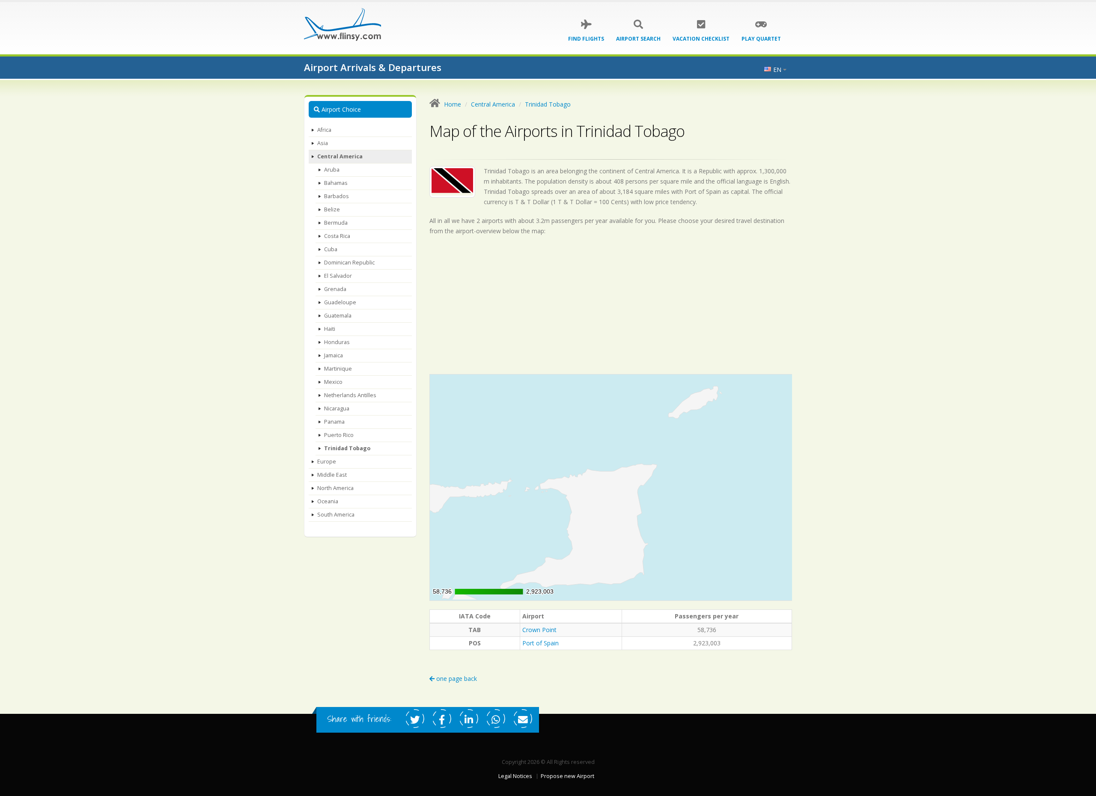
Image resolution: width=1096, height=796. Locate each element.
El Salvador (338, 275)
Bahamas (336, 183)
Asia (322, 143)
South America (335, 514)
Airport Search (638, 38)
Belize (332, 209)
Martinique (338, 368)
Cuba (330, 249)
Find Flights (586, 38)
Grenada (335, 289)
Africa (324, 130)
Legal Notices (515, 776)
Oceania (327, 501)
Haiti (329, 329)
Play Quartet (761, 38)
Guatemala (337, 315)
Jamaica (333, 355)
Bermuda (336, 222)
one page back (456, 678)
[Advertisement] (610, 305)
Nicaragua (336, 408)
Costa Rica (337, 236)
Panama (334, 421)
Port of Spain (540, 643)
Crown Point (539, 630)
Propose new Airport (567, 776)
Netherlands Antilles (350, 395)
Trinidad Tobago (347, 448)
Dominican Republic (349, 262)
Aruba (332, 169)
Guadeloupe (340, 302)
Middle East (332, 474)
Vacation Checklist (701, 38)
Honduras (337, 342)
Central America (340, 156)
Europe (326, 461)
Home (452, 104)
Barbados (336, 196)
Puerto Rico (339, 435)
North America (335, 488)
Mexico (333, 382)
